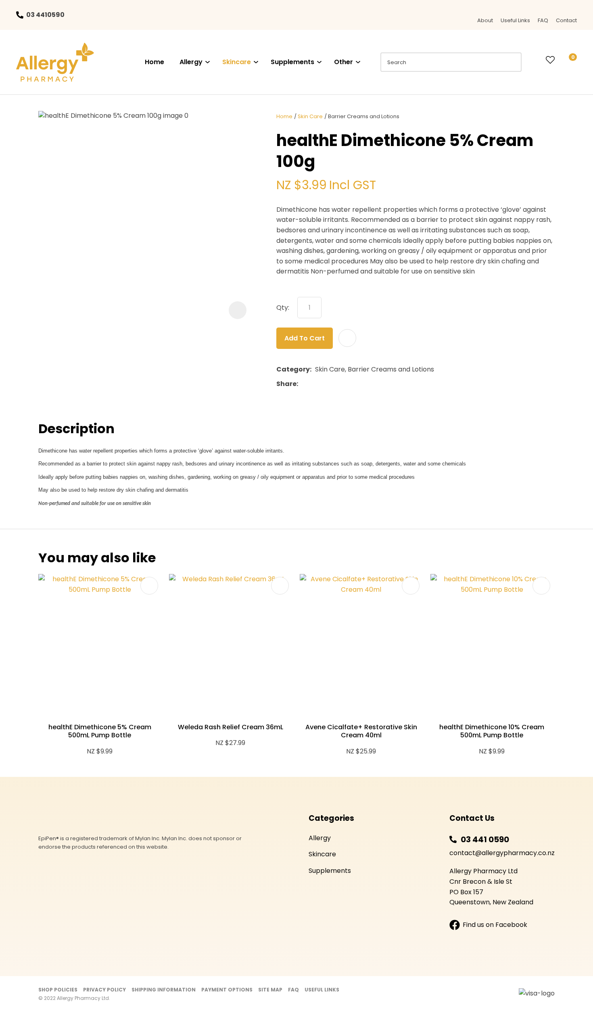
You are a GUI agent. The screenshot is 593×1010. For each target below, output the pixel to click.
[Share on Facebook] (303, 384)
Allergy (191, 62)
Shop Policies (57, 989)
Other (343, 62)
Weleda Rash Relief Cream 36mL (230, 727)
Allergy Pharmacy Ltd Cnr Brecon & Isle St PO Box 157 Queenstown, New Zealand (491, 886)
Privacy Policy (104, 989)
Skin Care (310, 116)
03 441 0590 (485, 839)
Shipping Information (164, 989)
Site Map (270, 989)
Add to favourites (149, 586)
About (485, 20)
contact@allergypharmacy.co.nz (502, 853)
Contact (566, 20)
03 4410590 (45, 14)
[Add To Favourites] (347, 338)
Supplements (292, 62)
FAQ (543, 20)
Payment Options (227, 989)
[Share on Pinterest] (338, 384)
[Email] (327, 384)
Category (293, 369)
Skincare (236, 62)
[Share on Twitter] (314, 384)
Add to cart (304, 338)
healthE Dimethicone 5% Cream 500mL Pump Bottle (99, 731)
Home (154, 62)
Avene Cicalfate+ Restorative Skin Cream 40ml (361, 731)
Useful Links (515, 20)
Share (286, 383)
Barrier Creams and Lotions (363, 116)
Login (534, 60)
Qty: (282, 307)
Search (512, 62)
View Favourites (550, 60)
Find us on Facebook (495, 924)
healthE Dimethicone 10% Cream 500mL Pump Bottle (491, 731)
